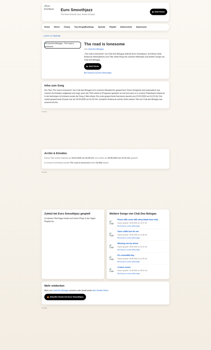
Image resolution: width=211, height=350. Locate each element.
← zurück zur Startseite (51, 36)
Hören (57, 27)
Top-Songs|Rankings (84, 27)
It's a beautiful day (125, 255)
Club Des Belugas (96, 49)
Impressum (141, 27)
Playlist (112, 27)
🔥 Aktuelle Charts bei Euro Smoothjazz (65, 297)
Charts (67, 27)
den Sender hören (100, 290)
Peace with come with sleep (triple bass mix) (137, 220)
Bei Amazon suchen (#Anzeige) (97, 73)
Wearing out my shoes (127, 243)
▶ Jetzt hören (158, 12)
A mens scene (124, 267)
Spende (101, 27)
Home (47, 27)
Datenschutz (126, 27)
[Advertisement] (105, 130)
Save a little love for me (128, 231)
